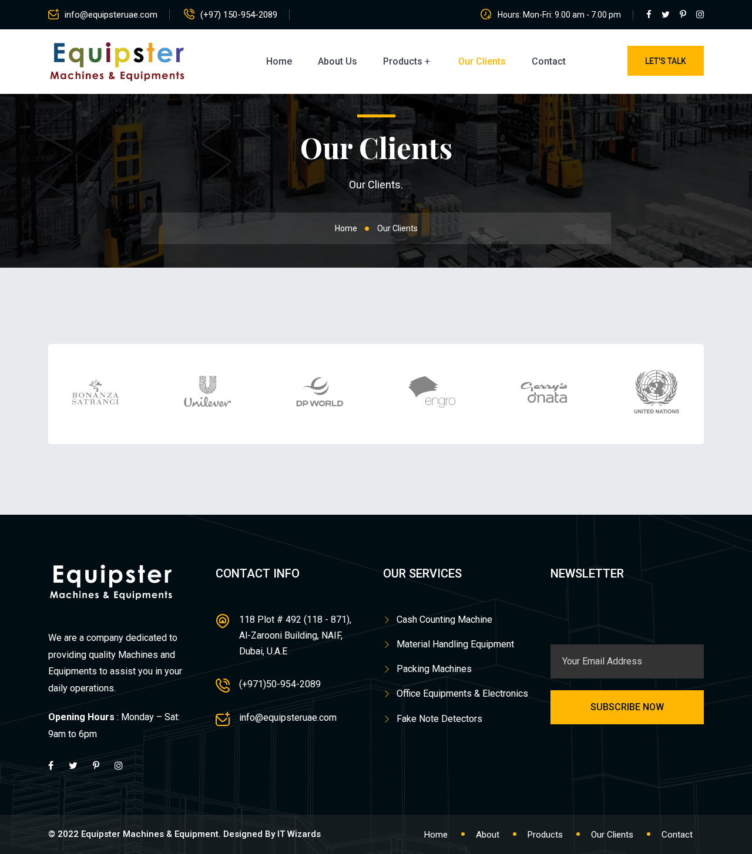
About (487, 834)
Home (279, 61)
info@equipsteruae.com (111, 14)
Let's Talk (665, 61)
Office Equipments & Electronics (462, 693)
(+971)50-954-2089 (280, 684)
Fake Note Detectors (439, 718)
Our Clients (482, 61)
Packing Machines (434, 668)
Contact (549, 61)
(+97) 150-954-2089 (238, 14)
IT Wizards (299, 834)
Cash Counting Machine (444, 619)
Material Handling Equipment (455, 644)
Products (402, 61)
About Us (337, 61)
